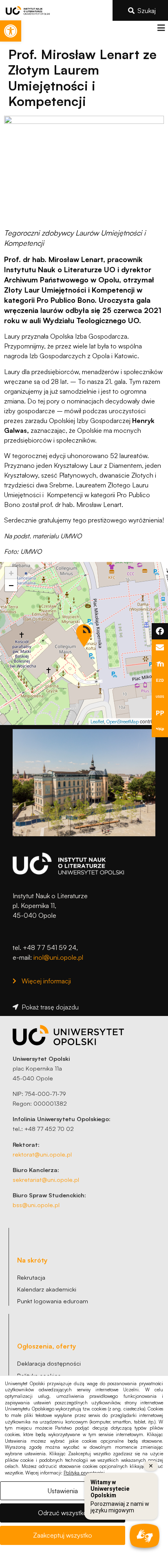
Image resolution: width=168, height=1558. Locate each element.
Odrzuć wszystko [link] (62, 1513)
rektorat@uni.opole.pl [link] (42, 1154)
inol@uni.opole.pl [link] (58, 957)
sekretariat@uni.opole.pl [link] (46, 1179)
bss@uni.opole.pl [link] (36, 1204)
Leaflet (97, 721)
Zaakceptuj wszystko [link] (62, 1535)
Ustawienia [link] (63, 1491)
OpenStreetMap (122, 721)
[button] (161, 28)
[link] (10, 31)
